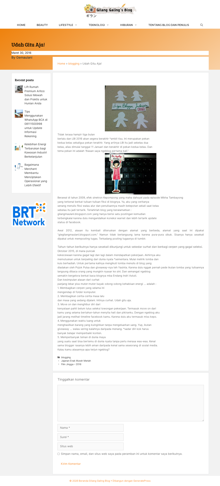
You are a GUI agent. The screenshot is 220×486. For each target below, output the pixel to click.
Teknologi (97, 25)
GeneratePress (142, 480)
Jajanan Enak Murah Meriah (76, 360)
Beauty (42, 25)
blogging (73, 63)
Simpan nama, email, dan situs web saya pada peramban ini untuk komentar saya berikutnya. (121, 453)
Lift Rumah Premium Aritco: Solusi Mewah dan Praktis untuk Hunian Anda (35, 95)
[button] (202, 25)
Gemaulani (24, 57)
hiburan (126, 25)
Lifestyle (66, 25)
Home (21, 25)
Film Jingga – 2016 (71, 364)
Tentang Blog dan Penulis (168, 25)
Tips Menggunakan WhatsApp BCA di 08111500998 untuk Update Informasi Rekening (36, 124)
